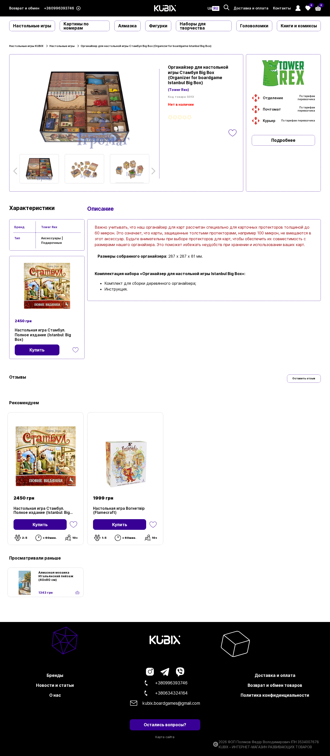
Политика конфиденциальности (275, 695)
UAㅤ (210, 8)
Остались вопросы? (165, 724)
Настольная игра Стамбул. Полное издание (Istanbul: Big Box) (43, 335)
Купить (40, 524)
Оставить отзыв (303, 378)
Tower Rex (49, 227)
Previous (16, 171)
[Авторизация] (298, 8)
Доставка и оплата (251, 8)
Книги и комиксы (299, 25)
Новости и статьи (55, 685)
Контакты (282, 8)
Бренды (55, 675)
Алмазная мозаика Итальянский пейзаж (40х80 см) (55, 576)
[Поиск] (226, 7)
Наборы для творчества (193, 25)
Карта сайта (164, 737)
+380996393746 (59, 8)
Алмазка (127, 25)
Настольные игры (32, 25)
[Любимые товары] (73, 524)
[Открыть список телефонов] (78, 8)
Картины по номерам (76, 25)
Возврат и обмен (24, 8)
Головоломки (254, 25)
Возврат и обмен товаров (275, 685)
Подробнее (283, 140)
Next (152, 171)
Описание (100, 208)
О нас (55, 695)
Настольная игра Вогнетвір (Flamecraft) (119, 510)
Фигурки (158, 25)
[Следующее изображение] (39, 168)
